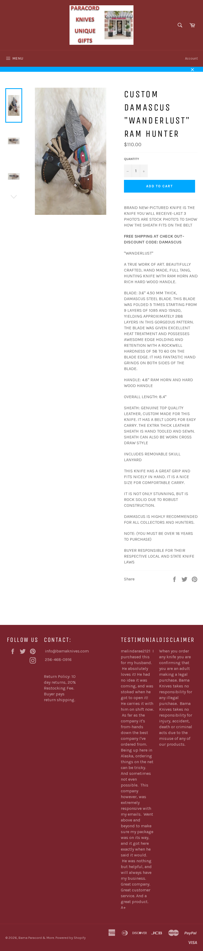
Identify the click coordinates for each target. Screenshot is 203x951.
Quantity (131, 159)
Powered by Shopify (71, 938)
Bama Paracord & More (36, 938)
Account (191, 58)
